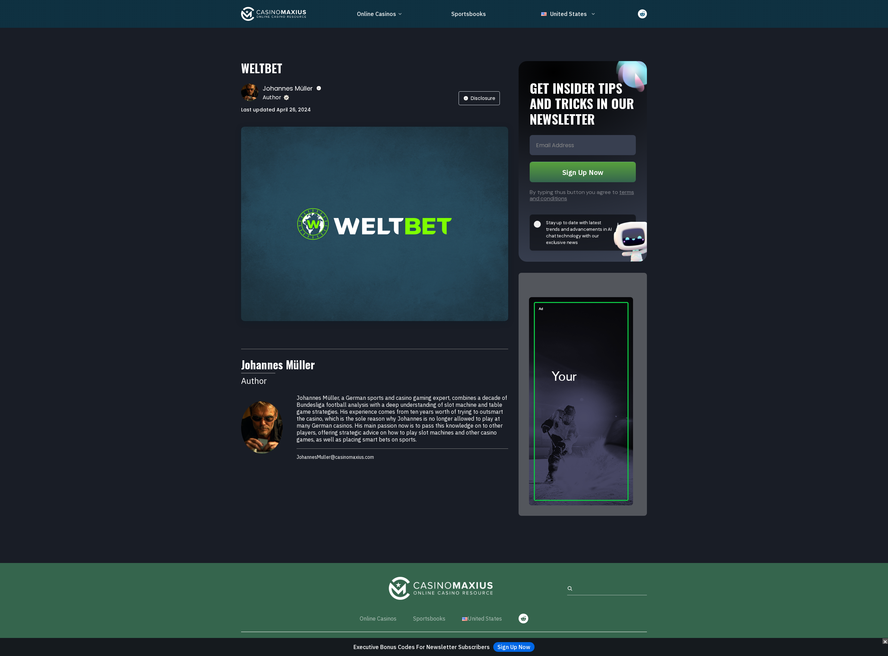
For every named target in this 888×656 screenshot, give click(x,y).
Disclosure (483, 98)
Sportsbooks (468, 13)
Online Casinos (376, 13)
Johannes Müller (288, 88)
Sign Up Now (582, 172)
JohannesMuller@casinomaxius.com (335, 457)
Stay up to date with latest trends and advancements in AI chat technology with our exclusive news (579, 232)
